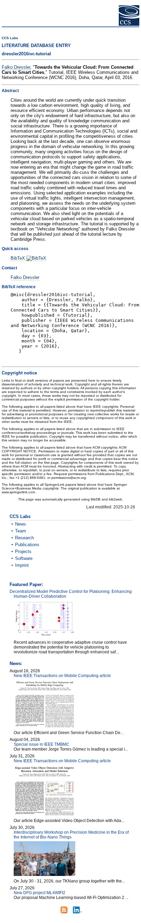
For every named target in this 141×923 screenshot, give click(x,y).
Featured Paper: (26, 584)
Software (24, 558)
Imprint (22, 565)
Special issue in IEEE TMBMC (41, 744)
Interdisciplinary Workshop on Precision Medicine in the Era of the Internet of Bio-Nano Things (71, 835)
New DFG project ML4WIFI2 (39, 892)
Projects (23, 551)
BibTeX (18, 258)
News (20, 524)
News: (16, 663)
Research (24, 537)
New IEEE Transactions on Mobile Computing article (62, 675)
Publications (27, 544)
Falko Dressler (16, 67)
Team (20, 530)
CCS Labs (10, 38)
